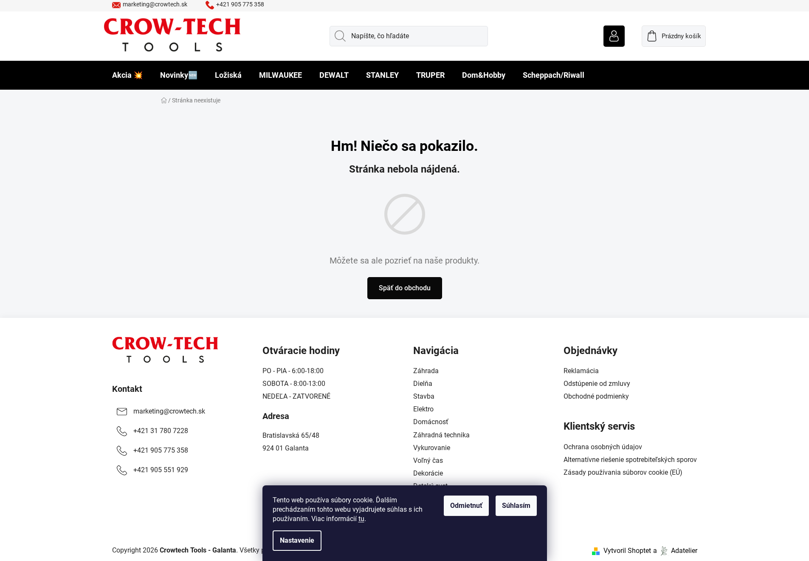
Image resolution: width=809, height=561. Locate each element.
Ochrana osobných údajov (603, 447)
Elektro (423, 409)
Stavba (423, 396)
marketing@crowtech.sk (155, 4)
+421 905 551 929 (160, 470)
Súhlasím (516, 506)
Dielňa (422, 384)
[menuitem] (127, 75)
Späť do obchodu (405, 288)
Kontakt (127, 389)
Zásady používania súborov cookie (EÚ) (623, 472)
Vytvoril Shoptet (627, 551)
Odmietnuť (466, 506)
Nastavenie (297, 540)
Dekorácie (428, 473)
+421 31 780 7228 (160, 431)
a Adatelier (675, 551)
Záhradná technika (441, 435)
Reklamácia (581, 371)
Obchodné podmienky (596, 396)
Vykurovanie (431, 448)
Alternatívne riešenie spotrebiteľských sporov (630, 460)
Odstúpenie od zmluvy (597, 384)
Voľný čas (428, 460)
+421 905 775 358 (240, 4)
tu (361, 519)
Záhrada (426, 371)
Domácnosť (430, 422)
